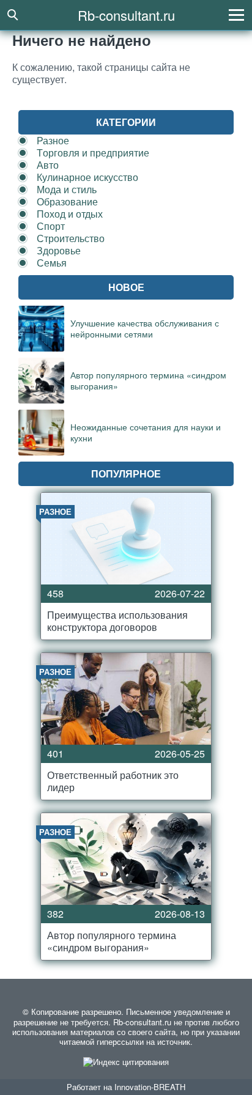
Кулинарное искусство (87, 177)
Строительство (71, 238)
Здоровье (59, 250)
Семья (52, 263)
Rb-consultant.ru (126, 15)
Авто (48, 165)
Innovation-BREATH (149, 1087)
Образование (67, 201)
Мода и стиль (67, 189)
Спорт (51, 226)
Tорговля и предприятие (93, 153)
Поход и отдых (70, 214)
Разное (53, 140)
